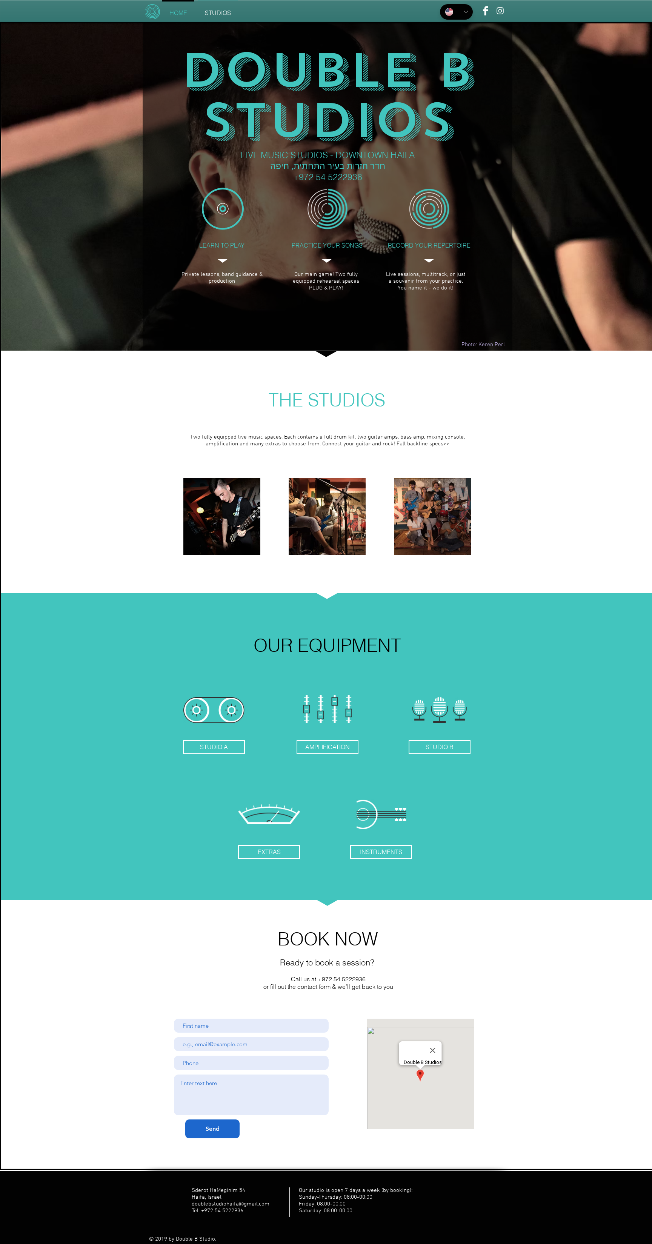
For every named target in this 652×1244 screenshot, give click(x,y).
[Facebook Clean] (485, 10)
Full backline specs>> (423, 443)
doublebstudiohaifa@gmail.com (230, 1204)
